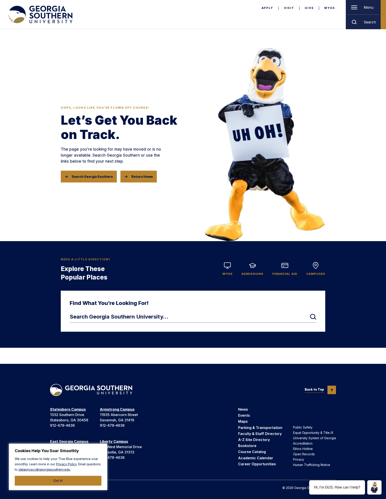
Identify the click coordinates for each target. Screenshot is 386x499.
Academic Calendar (255, 458)
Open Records (304, 454)
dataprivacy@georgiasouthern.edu (44, 469)
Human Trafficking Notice (311, 465)
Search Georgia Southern (92, 176)
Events (244, 415)
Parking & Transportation (260, 427)
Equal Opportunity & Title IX (313, 433)
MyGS (329, 8)
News (243, 409)
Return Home (142, 176)
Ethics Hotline (303, 449)
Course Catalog (252, 451)
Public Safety (303, 427)
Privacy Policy (66, 464)
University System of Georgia (314, 438)
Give (309, 8)
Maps (243, 421)
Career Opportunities (257, 464)
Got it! (58, 480)
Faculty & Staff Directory (260, 433)
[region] (58, 467)
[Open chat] (374, 487)
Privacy (298, 459)
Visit (289, 8)
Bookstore (247, 445)
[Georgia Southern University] (40, 14)
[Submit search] (313, 317)
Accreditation (303, 443)
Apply (267, 8)
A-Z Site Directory (254, 439)
